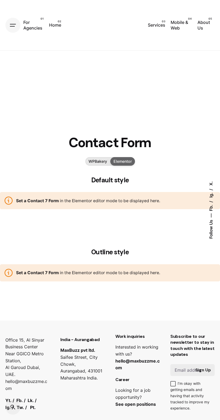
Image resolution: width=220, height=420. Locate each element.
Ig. (211, 194)
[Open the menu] (12, 25)
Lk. (31, 400)
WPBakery (98, 161)
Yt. (8, 400)
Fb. (211, 207)
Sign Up (203, 370)
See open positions (135, 404)
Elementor (122, 161)
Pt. (33, 407)
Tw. (20, 407)
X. (211, 183)
